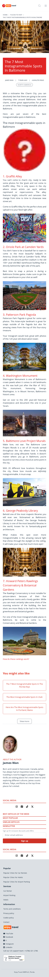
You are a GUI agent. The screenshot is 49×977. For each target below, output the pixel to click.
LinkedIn (8, 947)
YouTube (9, 933)
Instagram (9, 944)
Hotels (5, 900)
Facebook (9, 937)
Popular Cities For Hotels (13, 877)
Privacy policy (8, 913)
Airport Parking (9, 895)
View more (24, 721)
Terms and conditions (12, 909)
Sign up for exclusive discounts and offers (18, 831)
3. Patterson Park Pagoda (19, 315)
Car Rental (7, 891)
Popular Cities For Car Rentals (15, 873)
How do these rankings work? (16, 659)
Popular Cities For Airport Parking (16, 882)
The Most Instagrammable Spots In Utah (24, 697)
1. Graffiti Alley (12, 176)
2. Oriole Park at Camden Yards (23, 247)
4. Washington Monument (20, 376)
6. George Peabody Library (20, 510)
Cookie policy (8, 918)
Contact (6, 922)
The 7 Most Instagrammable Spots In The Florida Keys (24, 685)
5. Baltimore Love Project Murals (24, 441)
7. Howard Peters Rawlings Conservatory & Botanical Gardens (20, 585)
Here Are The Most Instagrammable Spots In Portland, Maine (24, 708)
